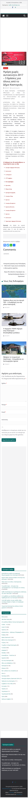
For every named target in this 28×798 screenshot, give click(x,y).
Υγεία (3, 696)
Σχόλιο (4, 383)
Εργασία (4, 658)
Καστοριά (5, 68)
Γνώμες (3, 642)
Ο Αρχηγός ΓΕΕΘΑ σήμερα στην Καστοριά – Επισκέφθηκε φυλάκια (12, 331)
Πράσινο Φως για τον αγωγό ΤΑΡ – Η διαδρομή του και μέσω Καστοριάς (13, 302)
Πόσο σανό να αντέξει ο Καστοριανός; (11, 582)
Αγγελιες (4, 629)
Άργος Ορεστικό (6, 637)
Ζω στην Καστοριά (6, 660)
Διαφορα (4, 650)
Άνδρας (3, 635)
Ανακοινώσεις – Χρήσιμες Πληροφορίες (12, 632)
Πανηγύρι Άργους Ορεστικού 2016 (10, 678)
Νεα (3, 673)
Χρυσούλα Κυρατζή (15, 88)
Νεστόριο (4, 676)
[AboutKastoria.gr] (3, 16)
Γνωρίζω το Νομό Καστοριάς (9, 645)
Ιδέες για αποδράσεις (7, 663)
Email (4, 412)
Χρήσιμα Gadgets (6, 699)
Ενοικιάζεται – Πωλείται (8, 655)
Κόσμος (4, 668)
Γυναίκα (4, 647)
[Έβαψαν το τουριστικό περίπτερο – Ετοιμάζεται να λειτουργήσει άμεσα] (14, 342)
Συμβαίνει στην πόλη (7, 683)
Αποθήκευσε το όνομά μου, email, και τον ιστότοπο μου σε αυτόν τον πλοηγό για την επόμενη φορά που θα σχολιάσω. (14, 432)
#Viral (3, 617)
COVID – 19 (4, 624)
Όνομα (4, 405)
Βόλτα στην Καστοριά (7, 640)
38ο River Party (5, 619)
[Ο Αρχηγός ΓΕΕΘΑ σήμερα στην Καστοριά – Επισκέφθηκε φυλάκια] (14, 314)
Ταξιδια (4, 688)
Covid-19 (4, 627)
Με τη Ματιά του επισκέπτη (9, 671)
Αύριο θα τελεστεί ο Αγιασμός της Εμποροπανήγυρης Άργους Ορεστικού (14, 274)
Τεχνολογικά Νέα (6, 694)
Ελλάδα (4, 653)
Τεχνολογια (5, 691)
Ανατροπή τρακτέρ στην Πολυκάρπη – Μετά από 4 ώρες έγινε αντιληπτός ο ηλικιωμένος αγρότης (14, 266)
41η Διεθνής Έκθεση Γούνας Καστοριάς (12, 622)
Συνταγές (4, 686)
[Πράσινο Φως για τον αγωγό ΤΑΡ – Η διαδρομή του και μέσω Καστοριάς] (14, 286)
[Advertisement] (14, 37)
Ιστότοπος (5, 420)
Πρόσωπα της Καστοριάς (8, 681)
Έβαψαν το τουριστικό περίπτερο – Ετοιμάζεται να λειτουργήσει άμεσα (13, 359)
